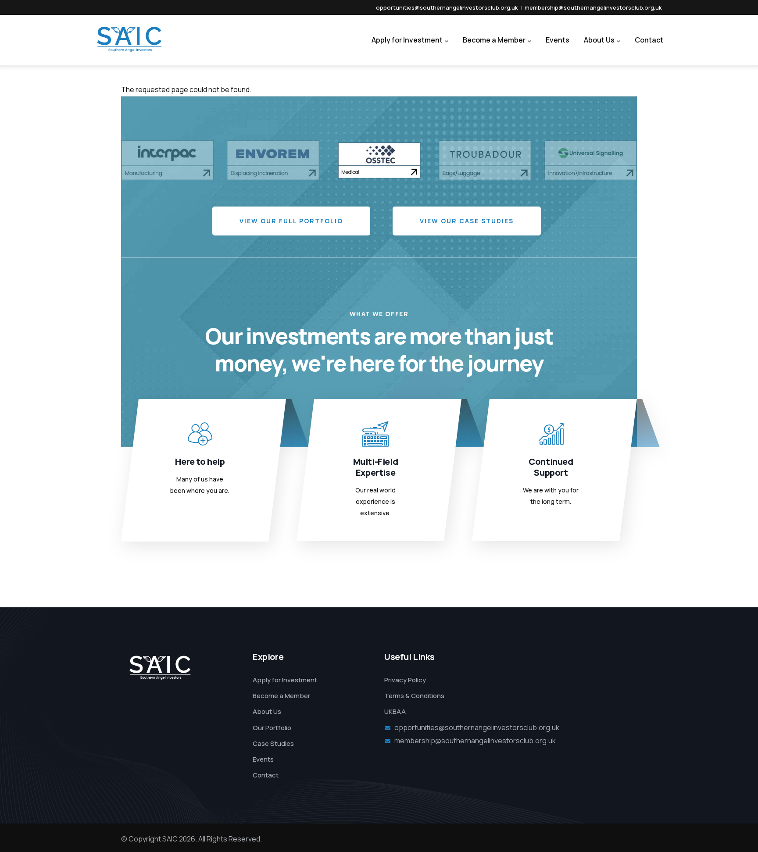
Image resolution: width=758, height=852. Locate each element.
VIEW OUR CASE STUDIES (467, 221)
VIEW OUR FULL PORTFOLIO (291, 221)
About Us (599, 40)
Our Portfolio (272, 727)
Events (557, 40)
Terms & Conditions (414, 695)
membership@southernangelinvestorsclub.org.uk (593, 7)
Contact (649, 40)
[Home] (114, 38)
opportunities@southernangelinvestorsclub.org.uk (447, 7)
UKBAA (395, 711)
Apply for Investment (407, 40)
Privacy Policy (405, 679)
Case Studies (273, 743)
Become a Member (494, 40)
